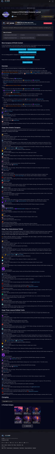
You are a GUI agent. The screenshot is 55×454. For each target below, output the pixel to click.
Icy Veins (3, 438)
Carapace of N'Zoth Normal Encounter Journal (36, 49)
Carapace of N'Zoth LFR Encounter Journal (18, 49)
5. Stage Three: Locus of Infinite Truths (27, 37)
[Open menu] (53, 1)
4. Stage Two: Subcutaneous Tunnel (10, 37)
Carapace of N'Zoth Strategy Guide (27, 57)
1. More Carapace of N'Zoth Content (10, 34)
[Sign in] (49, 1)
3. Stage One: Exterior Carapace (42, 34)
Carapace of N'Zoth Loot (27, 62)
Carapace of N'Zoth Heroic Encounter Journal (27, 52)
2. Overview (22, 34)
